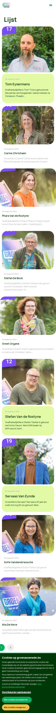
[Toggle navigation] (50, 6)
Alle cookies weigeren (15, 707)
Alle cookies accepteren (16, 699)
